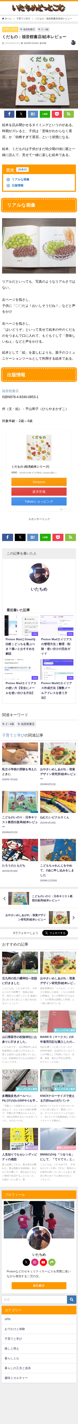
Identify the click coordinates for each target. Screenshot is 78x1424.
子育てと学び (10, 29)
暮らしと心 (12, 1358)
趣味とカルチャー (16, 1377)
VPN (7, 1319)
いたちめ (39, 589)
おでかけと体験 (15, 1328)
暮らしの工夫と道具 (18, 1368)
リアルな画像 (18, 179)
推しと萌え (12, 1348)
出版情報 (15, 185)
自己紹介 (39, 1285)
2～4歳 (44, 29)
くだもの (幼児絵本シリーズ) (30, 466)
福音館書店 (29, 29)
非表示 (22, 169)
